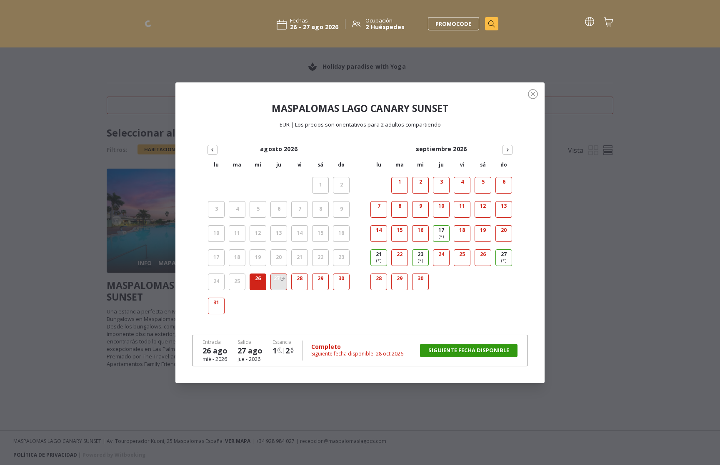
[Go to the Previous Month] (213, 150)
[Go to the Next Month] (507, 150)
